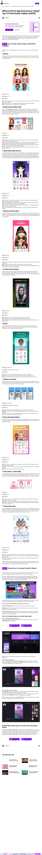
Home (3, 6)
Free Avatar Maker (9, 29)
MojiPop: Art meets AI (9, 379)
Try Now (37, 3)
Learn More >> (17, 29)
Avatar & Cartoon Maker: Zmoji (12, 107)
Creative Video (7, 6)
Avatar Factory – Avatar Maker (12, 471)
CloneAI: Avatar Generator (11, 269)
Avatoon (5, 53)
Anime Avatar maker (10, 506)
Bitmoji (5, 323)
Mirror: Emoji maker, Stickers (11, 417)
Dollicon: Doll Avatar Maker (11, 211)
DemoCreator (22, 577)
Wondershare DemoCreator (12, 24)
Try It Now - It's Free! (15, 625)
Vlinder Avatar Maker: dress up (12, 150)
